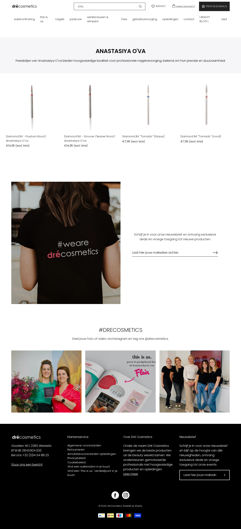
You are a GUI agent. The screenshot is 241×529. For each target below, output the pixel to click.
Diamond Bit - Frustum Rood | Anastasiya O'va (26, 139)
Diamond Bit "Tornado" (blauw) (143, 136)
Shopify (138, 506)
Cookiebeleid (76, 462)
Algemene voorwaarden (84, 445)
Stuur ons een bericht (27, 464)
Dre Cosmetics (114, 506)
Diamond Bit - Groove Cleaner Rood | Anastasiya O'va (89, 139)
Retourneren (76, 449)
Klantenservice (77, 437)
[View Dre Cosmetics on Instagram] (126, 495)
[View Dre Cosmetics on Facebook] (115, 495)
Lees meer (130, 474)
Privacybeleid (76, 458)
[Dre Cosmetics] (24, 6)
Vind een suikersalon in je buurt (88, 466)
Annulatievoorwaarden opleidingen (91, 454)
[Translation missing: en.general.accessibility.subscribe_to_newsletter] (213, 252)
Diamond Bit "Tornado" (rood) (201, 136)
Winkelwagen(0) (185, 6)
